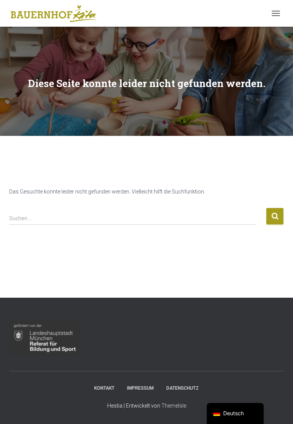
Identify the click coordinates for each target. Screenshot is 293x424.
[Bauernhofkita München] (57, 13)
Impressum (140, 388)
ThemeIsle (173, 406)
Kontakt (104, 388)
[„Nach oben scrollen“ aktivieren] (278, 408)
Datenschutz (182, 388)
